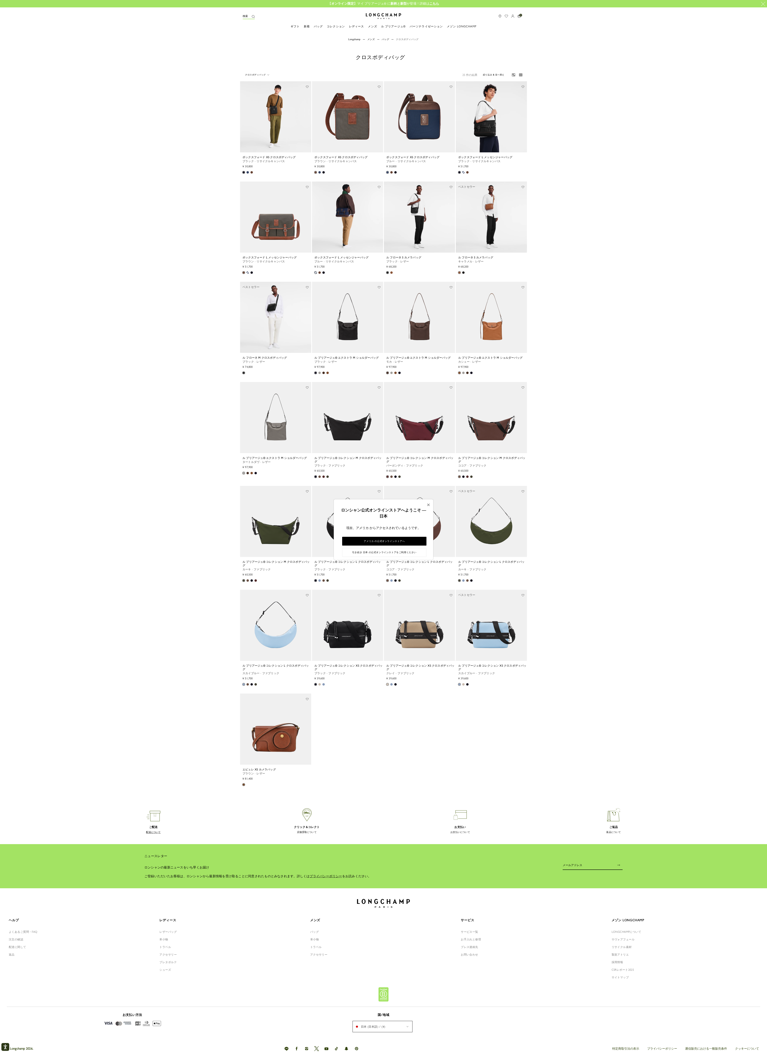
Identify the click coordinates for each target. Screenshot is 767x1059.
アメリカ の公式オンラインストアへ (384, 541)
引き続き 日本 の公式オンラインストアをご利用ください (384, 552)
